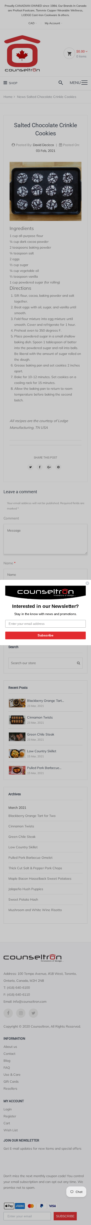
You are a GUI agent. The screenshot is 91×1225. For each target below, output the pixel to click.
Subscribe (45, 635)
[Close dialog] (87, 583)
